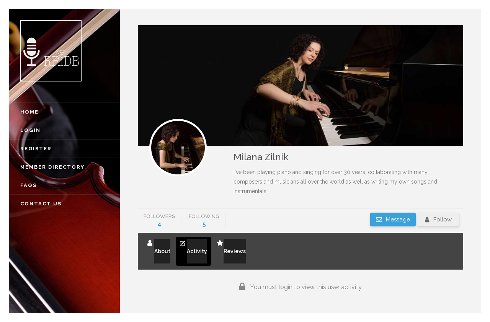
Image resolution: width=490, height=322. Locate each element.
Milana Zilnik (261, 157)
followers (159, 220)
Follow (442, 219)
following (204, 220)
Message (397, 219)
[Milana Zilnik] (178, 147)
